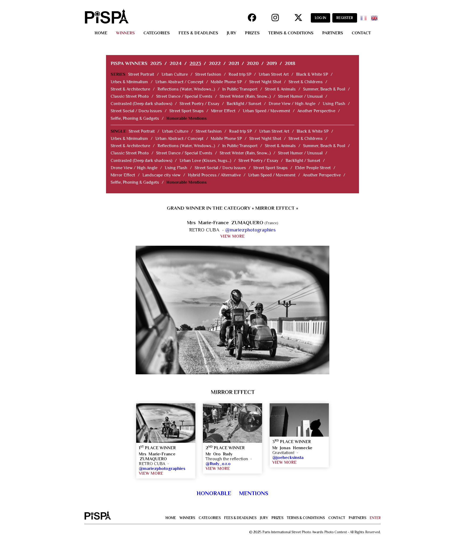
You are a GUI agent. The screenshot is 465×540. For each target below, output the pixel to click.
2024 (176, 63)
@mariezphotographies (250, 230)
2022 (215, 63)
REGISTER (344, 18)
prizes (252, 33)
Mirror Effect (223, 110)
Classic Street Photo (130, 96)
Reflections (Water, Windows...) (186, 89)
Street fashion (208, 74)
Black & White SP (312, 74)
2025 (156, 63)
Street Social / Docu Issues (136, 110)
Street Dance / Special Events (184, 96)
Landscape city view (161, 175)
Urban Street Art (274, 74)
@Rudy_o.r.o (218, 463)
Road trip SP (239, 74)
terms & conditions (290, 33)
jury (231, 33)
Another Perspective (316, 110)
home (100, 33)
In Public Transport (240, 89)
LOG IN (320, 18)
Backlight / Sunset (244, 103)
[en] (375, 16)
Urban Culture (174, 74)
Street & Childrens (305, 81)
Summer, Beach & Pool (324, 89)
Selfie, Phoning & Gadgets (135, 118)
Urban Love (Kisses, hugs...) (205, 160)
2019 (271, 63)
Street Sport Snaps (186, 110)
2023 (195, 63)
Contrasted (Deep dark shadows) (141, 103)
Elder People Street (313, 167)
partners (332, 33)
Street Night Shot (265, 81)
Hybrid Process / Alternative (214, 175)
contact (361, 33)
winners (125, 33)
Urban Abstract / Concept (179, 81)
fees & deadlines (198, 33)
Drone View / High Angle (292, 103)
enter (375, 518)
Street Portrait (141, 74)
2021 (233, 63)
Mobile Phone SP (226, 81)
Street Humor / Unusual (300, 96)
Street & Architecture (130, 89)
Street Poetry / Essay (199, 103)
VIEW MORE (232, 236)
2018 (290, 63)
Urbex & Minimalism (129, 81)
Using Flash (334, 103)
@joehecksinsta (288, 457)
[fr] (364, 16)
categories (156, 33)
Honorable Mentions (186, 118)
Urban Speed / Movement (266, 110)
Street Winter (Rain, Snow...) (245, 96)
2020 (253, 63)
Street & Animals (280, 89)
